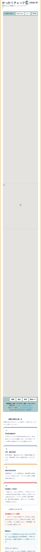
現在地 (35, 13)
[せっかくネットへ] (33, 2)
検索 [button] (12, 399)
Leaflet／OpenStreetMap (24, 405)
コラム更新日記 (13, 536)
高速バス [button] (33, 399)
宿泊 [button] (19, 399)
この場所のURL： (8, 13)
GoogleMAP (24, 407)
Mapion (30, 407)
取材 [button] (25, 399)
